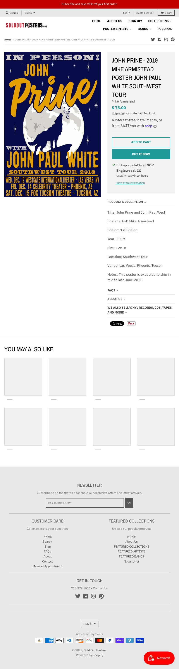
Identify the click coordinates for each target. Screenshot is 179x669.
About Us (114, 299)
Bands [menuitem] (143, 29)
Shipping (118, 113)
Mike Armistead (123, 101)
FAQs (111, 290)
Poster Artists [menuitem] (115, 29)
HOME (131, 537)
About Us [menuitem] (114, 21)
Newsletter (131, 561)
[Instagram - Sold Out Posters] (166, 39)
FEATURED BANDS (131, 556)
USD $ (28, 12)
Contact (47, 561)
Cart (168, 12)
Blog (48, 547)
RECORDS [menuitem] (165, 29)
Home (7, 39)
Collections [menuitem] (158, 21)
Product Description (125, 202)
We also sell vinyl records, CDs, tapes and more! (139, 310)
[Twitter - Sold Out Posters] (153, 39)
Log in (126, 12)
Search (47, 542)
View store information (130, 183)
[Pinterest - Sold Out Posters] (173, 39)
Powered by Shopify (89, 655)
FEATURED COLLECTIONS (131, 547)
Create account (144, 12)
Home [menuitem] (96, 21)
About (47, 556)
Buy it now (141, 154)
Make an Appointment (47, 566)
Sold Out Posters (95, 650)
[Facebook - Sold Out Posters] (160, 39)
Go (129, 502)
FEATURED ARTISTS (131, 551)
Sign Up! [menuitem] (135, 21)
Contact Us (100, 588)
